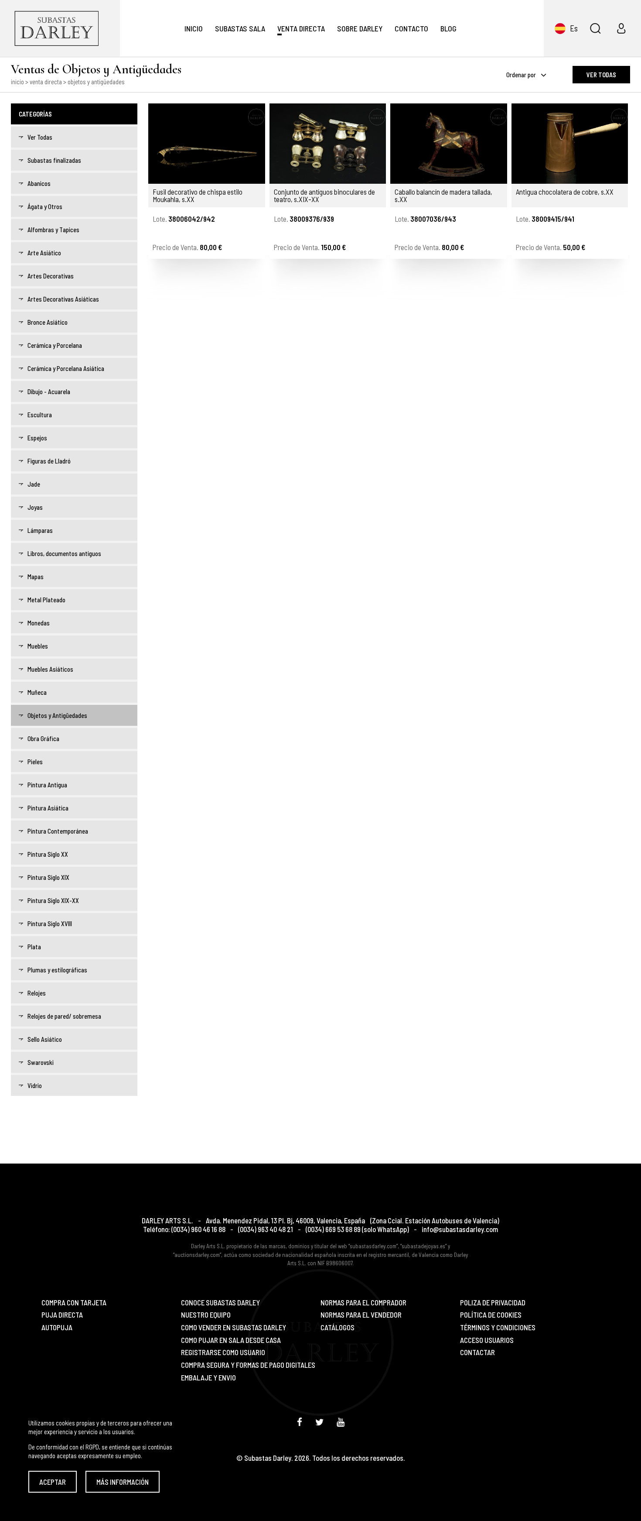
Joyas (35, 507)
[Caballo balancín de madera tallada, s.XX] (448, 143)
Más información (122, 1481)
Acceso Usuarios (487, 1340)
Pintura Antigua (47, 785)
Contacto (411, 28)
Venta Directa (301, 28)
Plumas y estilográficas (57, 970)
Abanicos (39, 183)
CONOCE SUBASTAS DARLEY (220, 1302)
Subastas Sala (240, 28)
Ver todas (601, 75)
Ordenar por (521, 75)
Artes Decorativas (50, 276)
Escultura (39, 415)
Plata (34, 947)
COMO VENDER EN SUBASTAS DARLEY (233, 1327)
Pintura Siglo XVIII (49, 923)
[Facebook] (299, 1421)
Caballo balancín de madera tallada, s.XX (443, 195)
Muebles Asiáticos (50, 669)
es (574, 28)
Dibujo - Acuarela (48, 391)
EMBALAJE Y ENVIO (208, 1377)
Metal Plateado (46, 600)
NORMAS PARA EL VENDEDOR (361, 1315)
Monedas (38, 623)
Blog (448, 28)
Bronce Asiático (47, 322)
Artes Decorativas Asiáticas (63, 299)
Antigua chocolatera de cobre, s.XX (565, 192)
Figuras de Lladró (49, 461)
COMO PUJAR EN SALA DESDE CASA (231, 1340)
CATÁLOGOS (337, 1327)
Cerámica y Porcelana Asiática (65, 368)
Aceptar (52, 1481)
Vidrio (34, 1085)
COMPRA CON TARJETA (73, 1302)
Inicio (193, 28)
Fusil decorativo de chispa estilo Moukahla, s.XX (197, 195)
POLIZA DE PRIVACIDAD (492, 1302)
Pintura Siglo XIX (48, 877)
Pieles (35, 762)
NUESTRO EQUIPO (206, 1315)
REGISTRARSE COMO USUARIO (223, 1352)
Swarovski (40, 1062)
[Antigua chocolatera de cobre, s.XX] (569, 143)
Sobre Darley (359, 28)
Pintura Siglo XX (47, 854)
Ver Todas (39, 137)
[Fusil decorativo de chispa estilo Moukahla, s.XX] (206, 143)
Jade (33, 484)
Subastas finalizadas (54, 160)
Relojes (36, 993)
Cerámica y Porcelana (54, 345)
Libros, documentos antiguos (64, 553)
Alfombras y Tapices (53, 229)
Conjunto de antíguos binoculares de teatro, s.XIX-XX (324, 195)
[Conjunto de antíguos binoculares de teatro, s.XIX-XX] (327, 143)
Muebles (37, 646)
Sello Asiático (44, 1039)
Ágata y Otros (44, 206)
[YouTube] (340, 1421)
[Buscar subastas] (595, 28)
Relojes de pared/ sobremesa (64, 1016)
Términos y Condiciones (497, 1327)
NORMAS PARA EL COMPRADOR (363, 1302)
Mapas (35, 576)
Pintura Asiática (47, 808)
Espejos (37, 438)
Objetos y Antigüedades (57, 715)
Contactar (477, 1352)
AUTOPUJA (56, 1327)
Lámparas (40, 530)
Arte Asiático (44, 253)
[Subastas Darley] (60, 28)
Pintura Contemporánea (57, 831)
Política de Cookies (491, 1315)
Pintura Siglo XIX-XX (53, 900)
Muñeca (37, 692)
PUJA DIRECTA (62, 1315)
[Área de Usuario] (621, 28)
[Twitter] (319, 1421)
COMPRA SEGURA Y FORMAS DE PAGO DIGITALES (248, 1365)
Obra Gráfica (43, 738)
